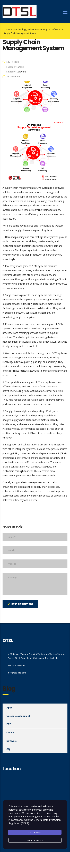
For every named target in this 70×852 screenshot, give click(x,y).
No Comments (14, 76)
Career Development (18, 716)
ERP (8, 724)
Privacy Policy (35, 840)
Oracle (10, 732)
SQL (8, 749)
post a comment (22, 603)
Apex (9, 707)
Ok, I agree (35, 832)
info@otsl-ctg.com (17, 672)
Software (11, 740)
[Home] (20, 11)
